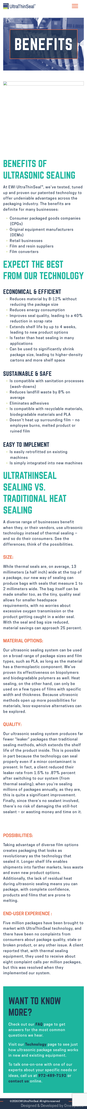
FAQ (39, 1024)
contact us (18, 1081)
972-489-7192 (52, 1076)
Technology (36, 1044)
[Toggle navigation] (75, 6)
